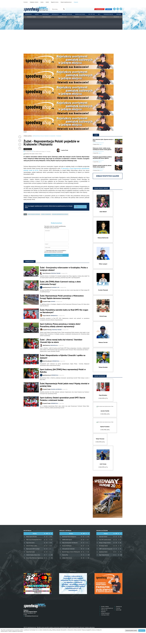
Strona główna (28, 136)
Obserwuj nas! (81, 206)
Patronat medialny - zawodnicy (101, 188)
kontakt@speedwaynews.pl (31, 616)
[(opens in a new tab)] (31, 285)
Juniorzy (37, 14)
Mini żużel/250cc (46, 16)
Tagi (25, 214)
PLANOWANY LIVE (55, 287)
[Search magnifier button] (64, 9)
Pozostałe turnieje (31, 16)
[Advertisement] (73, 42)
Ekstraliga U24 (55, 14)
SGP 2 (99, 14)
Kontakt (47, 2)
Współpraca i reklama (34, 2)
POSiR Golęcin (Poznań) (34, 214)
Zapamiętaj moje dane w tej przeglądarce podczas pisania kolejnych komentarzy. (55, 251)
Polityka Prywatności (105, 613)
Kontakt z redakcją (105, 606)
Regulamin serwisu (54, 2)
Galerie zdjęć (118, 610)
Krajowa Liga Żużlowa (80, 14)
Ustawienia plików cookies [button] (131, 630)
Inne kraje (118, 14)
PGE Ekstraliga (45, 14)
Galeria (96, 135)
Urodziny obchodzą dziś (99, 376)
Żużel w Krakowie (46, 214)
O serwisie (26, 2)
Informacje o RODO (105, 615)
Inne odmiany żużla (62, 16)
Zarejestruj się (119, 606)
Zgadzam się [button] (141, 630)
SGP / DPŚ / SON (91, 14)
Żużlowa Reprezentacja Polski (60, 214)
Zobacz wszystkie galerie (107, 176)
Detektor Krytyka (90, 16)
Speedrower (76, 16)
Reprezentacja (28, 14)
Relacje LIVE (116, 16)
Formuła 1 (104, 16)
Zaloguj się (76, 2)
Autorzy (42, 2)
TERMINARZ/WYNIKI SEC (108, 14)
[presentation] (24, 132)
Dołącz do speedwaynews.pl (66, 2)
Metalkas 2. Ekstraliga (67, 14)
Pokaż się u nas (104, 610)
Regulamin (103, 611)
